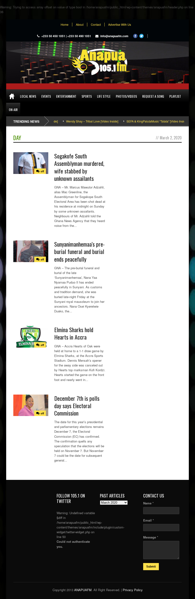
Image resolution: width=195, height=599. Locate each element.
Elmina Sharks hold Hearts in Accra (73, 333)
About (79, 24)
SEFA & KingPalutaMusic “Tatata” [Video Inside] (148, 121)
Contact (96, 24)
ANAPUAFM (83, 590)
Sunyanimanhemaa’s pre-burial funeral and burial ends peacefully (79, 251)
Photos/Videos (126, 96)
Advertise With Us (119, 24)
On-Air (13, 109)
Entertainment (66, 96)
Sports (87, 96)
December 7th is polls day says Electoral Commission (76, 405)
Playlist (175, 96)
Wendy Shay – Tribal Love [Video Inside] (83, 121)
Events (46, 96)
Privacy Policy (133, 590)
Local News (28, 96)
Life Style (104, 96)
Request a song (153, 96)
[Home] (11, 96)
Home (64, 24)
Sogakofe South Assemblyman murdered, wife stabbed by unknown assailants (79, 167)
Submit (151, 566)
